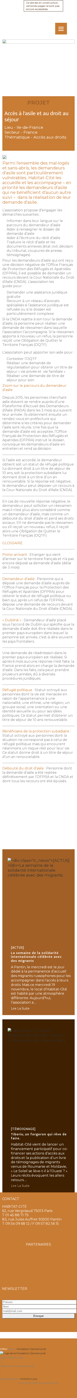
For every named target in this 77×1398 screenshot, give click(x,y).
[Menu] (61, 28)
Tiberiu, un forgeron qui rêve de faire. (39, 1133)
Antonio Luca (28, 1378)
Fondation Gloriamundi (31, 1349)
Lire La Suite (20, 1008)
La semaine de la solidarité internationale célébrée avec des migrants (36, 954)
